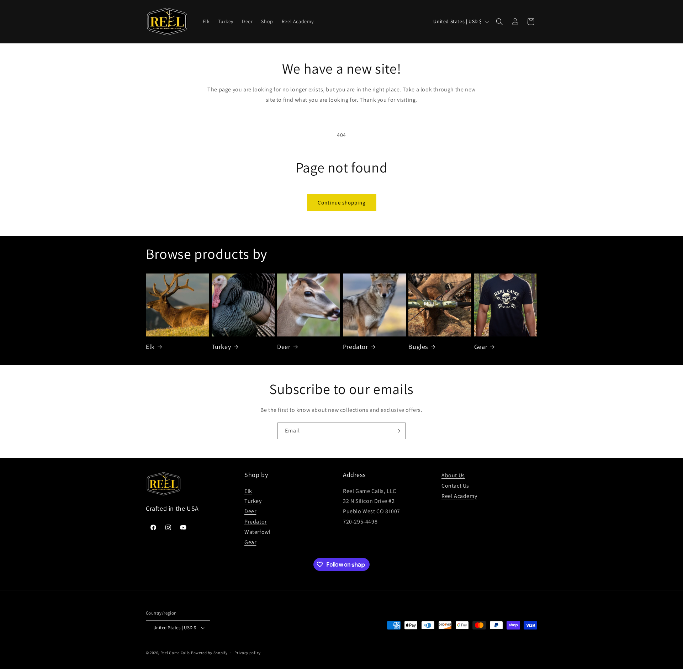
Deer (283, 347)
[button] (499, 22)
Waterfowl (257, 532)
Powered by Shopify (209, 652)
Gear (480, 347)
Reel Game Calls (175, 652)
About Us (453, 475)
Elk (150, 347)
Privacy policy (247, 652)
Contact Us (455, 485)
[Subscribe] (397, 431)
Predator (355, 347)
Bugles (418, 347)
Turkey (221, 347)
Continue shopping (342, 202)
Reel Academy (459, 496)
